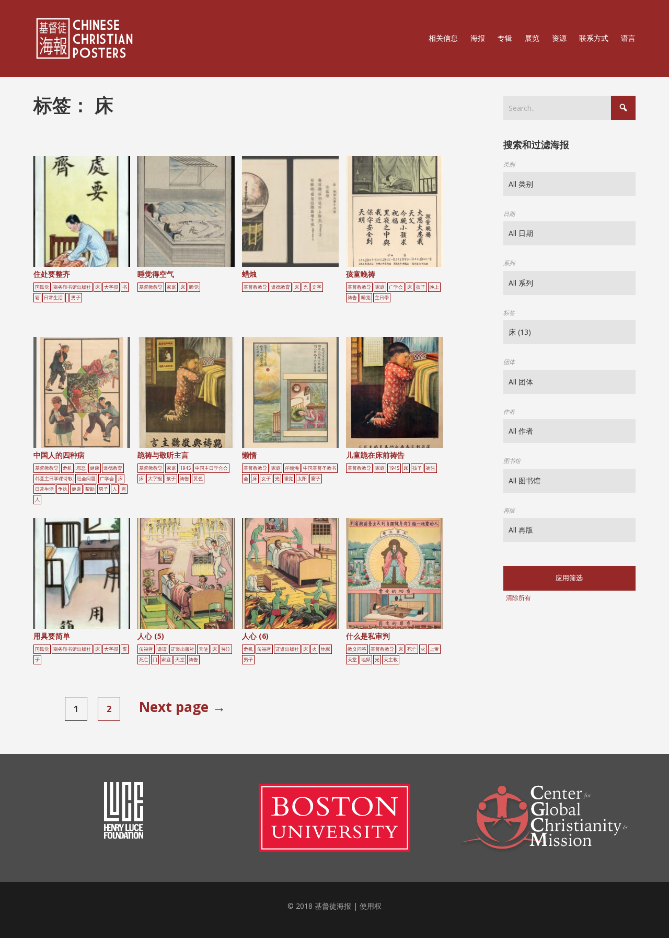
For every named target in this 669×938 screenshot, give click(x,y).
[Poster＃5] (93, 215)
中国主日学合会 (211, 468)
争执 (62, 489)
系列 (509, 263)
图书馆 (512, 461)
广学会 (396, 287)
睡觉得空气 (155, 274)
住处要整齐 (51, 274)
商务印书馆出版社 (72, 287)
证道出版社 (182, 649)
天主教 (391, 660)
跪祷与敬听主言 (163, 455)
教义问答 (357, 649)
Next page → (182, 706)
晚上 (434, 287)
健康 (94, 468)
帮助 (90, 489)
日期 (509, 214)
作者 (509, 411)
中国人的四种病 (59, 455)
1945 (185, 468)
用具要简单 (51, 636)
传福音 (146, 649)
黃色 (198, 479)
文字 (316, 287)
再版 (509, 510)
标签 (509, 313)
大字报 (111, 287)
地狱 (325, 649)
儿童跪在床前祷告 (375, 455)
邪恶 (81, 468)
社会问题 (86, 479)
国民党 (42, 287)
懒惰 (249, 455)
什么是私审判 (368, 636)
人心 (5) (150, 636)
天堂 (179, 660)
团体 (509, 362)
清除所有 (518, 597)
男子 (75, 298)
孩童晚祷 (360, 274)
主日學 (382, 298)
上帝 (434, 649)
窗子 (315, 479)
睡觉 (194, 287)
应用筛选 (569, 578)
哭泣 (225, 649)
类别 (509, 164)
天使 (203, 649)
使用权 (371, 906)
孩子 (420, 287)
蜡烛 (249, 274)
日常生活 (53, 298)
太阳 (302, 479)
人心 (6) (255, 636)
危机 (67, 468)
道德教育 (280, 287)
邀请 (162, 649)
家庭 (171, 287)
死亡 (143, 660)
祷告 (352, 298)
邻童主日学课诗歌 (54, 479)
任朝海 (292, 468)
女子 (266, 479)
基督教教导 (151, 287)
